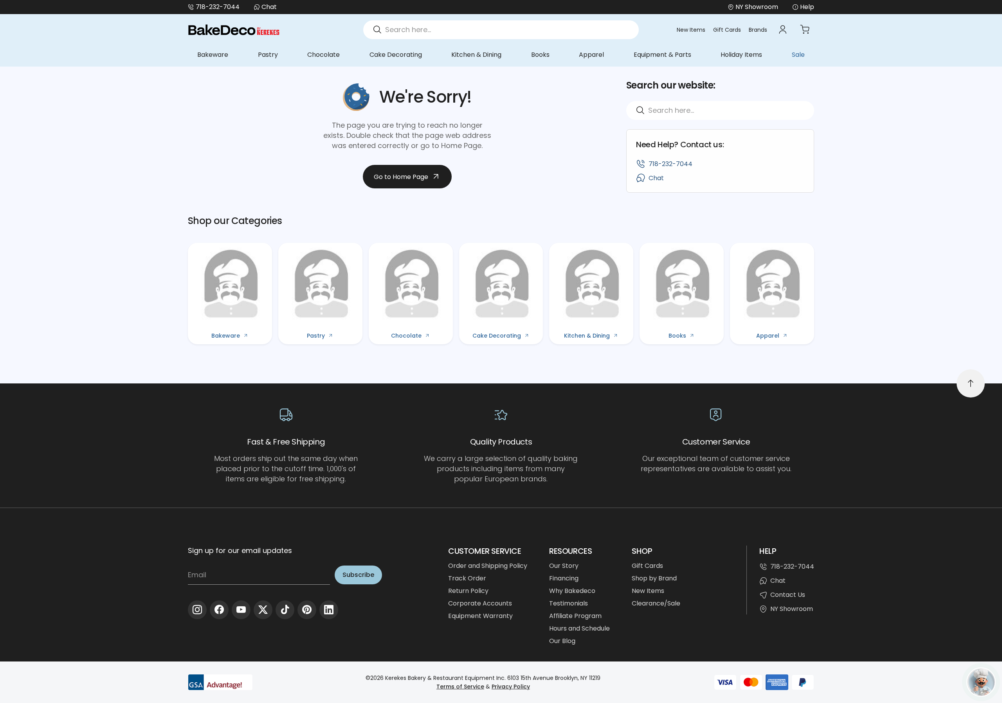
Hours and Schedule (579, 628)
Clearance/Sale (656, 603)
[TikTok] (285, 609)
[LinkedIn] (328, 609)
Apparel (591, 54)
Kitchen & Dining (476, 54)
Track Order (467, 578)
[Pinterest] (306, 609)
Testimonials (568, 603)
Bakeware (212, 54)
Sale (798, 54)
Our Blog (562, 640)
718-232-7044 (218, 6)
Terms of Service (460, 686)
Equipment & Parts (662, 54)
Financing (563, 578)
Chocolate (323, 54)
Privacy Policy (511, 686)
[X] (263, 609)
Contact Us (787, 594)
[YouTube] (241, 609)
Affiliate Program (575, 615)
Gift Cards (727, 30)
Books (540, 54)
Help (807, 6)
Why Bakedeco (572, 590)
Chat (269, 6)
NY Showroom (791, 608)
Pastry (268, 54)
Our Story (563, 565)
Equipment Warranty (480, 615)
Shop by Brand (654, 578)
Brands (758, 30)
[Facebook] (219, 609)
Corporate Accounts (480, 603)
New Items (691, 30)
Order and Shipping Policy (487, 565)
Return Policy (468, 590)
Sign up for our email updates (240, 550)
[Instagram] (197, 609)
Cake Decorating (395, 54)
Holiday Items (741, 54)
